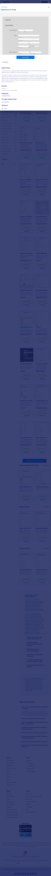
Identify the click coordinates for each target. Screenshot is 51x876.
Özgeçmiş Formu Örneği (8, 9)
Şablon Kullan (25, 57)
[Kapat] (48, 2)
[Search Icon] (49, 7)
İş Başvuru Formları (6, 95)
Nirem (5, 108)
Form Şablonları (4, 7)
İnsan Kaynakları (5, 102)
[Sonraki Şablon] (36, 57)
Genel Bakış (5, 62)
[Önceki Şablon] (14, 57)
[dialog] (25, 438)
